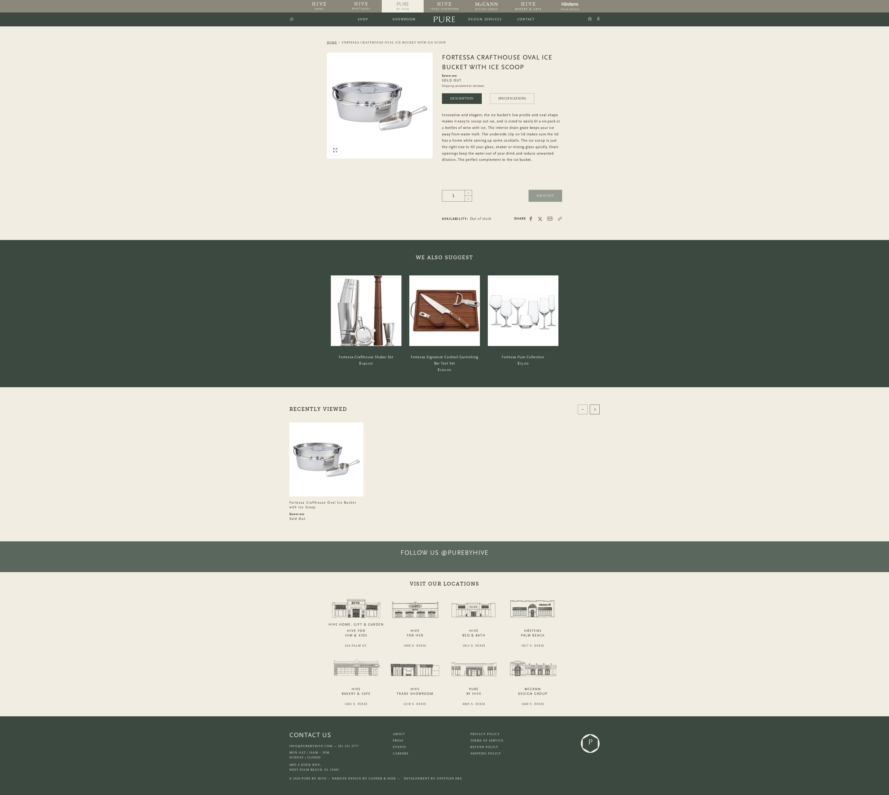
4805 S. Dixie (474, 704)
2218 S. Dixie (415, 704)
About (399, 734)
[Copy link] (559, 218)
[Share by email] (550, 218)
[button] (291, 19)
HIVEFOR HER (415, 633)
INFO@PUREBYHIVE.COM (310, 746)
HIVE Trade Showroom (415, 691)
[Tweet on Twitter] (540, 218)
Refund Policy (484, 747)
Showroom (404, 19)
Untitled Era (449, 778)
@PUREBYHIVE (464, 552)
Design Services (485, 19)
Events (399, 747)
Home (332, 42)
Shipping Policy (485, 753)
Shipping (448, 85)
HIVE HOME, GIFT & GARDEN (356, 625)
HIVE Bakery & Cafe (356, 691)
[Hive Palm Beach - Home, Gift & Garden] (319, 6)
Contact (526, 19)
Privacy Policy (485, 734)
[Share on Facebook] (531, 218)
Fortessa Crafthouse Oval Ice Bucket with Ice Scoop (394, 42)
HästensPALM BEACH (533, 633)
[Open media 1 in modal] (380, 106)
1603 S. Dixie (356, 704)
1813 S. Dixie (474, 645)
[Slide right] (595, 409)
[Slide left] (583, 409)
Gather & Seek (382, 778)
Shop (363, 19)
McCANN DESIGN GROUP (533, 691)
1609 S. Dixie (415, 645)
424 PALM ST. (356, 645)
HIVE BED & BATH (473, 633)
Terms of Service (487, 740)
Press (398, 740)
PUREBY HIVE (474, 691)
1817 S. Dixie (532, 645)
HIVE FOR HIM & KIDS (356, 633)
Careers (401, 753)
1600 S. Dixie (532, 704)
